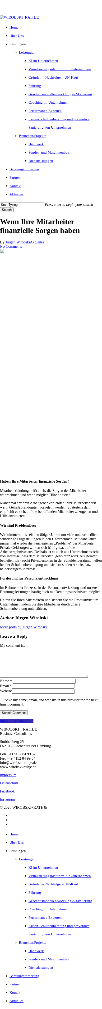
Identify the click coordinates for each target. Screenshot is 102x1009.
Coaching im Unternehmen (48, 909)
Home (14, 834)
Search (7, 210)
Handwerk (36, 951)
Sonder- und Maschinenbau (48, 959)
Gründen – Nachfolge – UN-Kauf (53, 884)
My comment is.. (12, 645)
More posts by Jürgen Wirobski (23, 627)
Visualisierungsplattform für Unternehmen (59, 876)
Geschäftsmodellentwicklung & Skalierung (60, 901)
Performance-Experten (45, 917)
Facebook (7, 791)
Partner (14, 984)
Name (6, 681)
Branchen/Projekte (32, 942)
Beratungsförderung (24, 976)
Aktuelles (37, 242)
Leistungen (27, 859)
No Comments (11, 246)
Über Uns (16, 842)
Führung (34, 892)
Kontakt (15, 992)
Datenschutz (9, 783)
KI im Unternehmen (43, 867)
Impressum (8, 775)
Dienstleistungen (40, 967)
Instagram (7, 799)
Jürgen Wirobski (17, 242)
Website (6, 691)
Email (6, 686)
